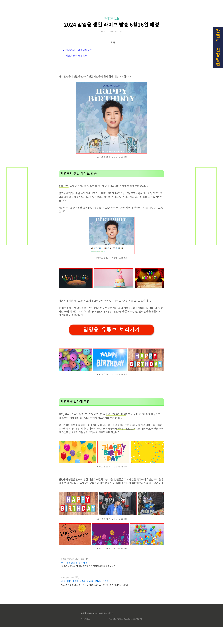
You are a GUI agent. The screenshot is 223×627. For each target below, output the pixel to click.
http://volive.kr (67, 578)
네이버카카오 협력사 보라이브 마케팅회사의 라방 (85, 581)
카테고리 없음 (111, 18)
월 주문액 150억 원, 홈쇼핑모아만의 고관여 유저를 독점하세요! (88, 566)
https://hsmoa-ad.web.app (72, 559)
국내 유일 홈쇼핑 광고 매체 (74, 562)
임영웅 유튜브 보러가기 (111, 329)
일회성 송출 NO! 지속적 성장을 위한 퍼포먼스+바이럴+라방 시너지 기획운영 (94, 585)
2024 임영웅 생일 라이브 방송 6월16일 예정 (111, 25)
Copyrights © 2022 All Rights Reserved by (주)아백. (125, 619)
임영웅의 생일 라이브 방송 (79, 50)
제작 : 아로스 (85, 619)
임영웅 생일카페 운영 (76, 55)
